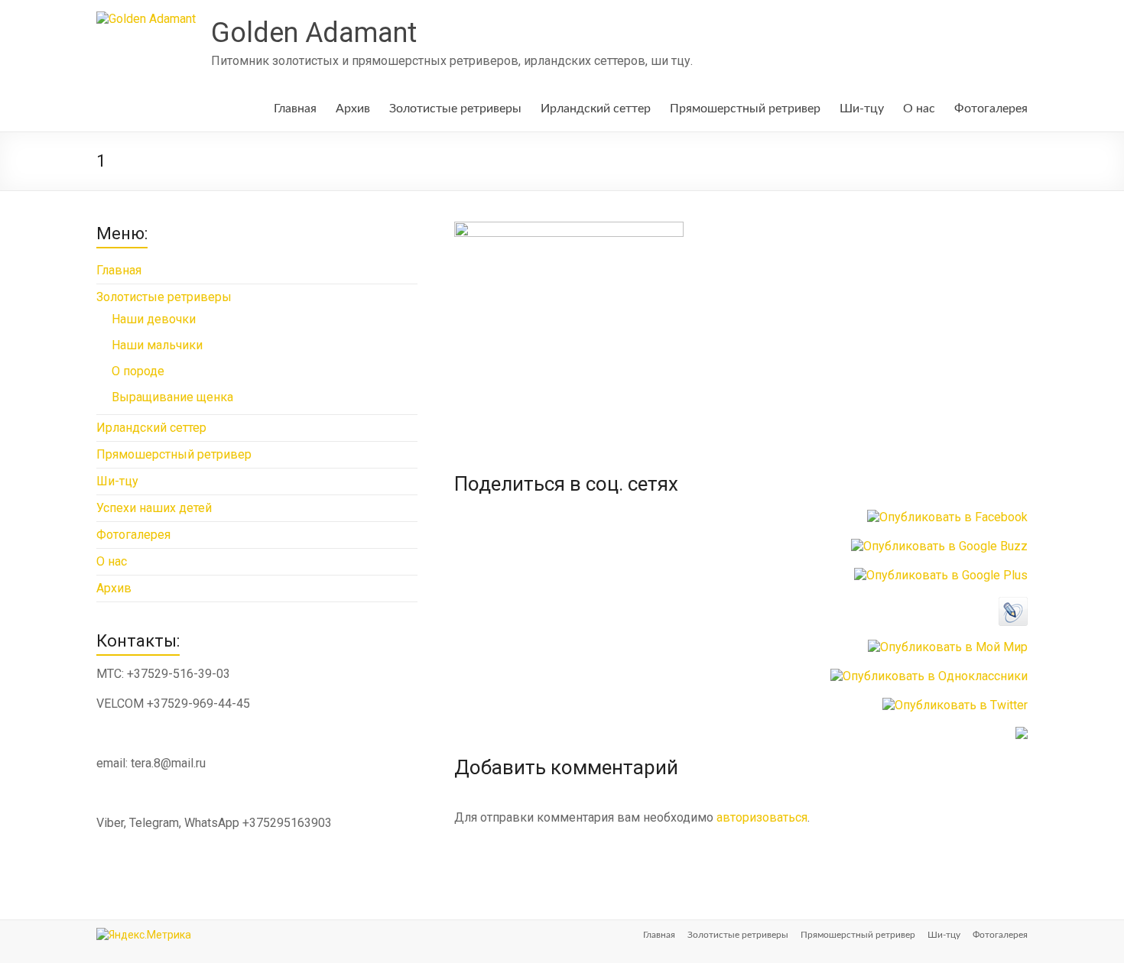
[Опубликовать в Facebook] (947, 517)
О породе (138, 371)
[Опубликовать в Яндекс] (1021, 734)
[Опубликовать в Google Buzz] (939, 546)
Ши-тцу (862, 108)
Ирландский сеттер (596, 108)
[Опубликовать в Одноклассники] (929, 676)
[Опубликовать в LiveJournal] (1013, 604)
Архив (353, 108)
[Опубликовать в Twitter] (955, 705)
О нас (919, 108)
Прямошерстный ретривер (745, 108)
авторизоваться (761, 817)
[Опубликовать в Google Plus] (941, 575)
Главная (295, 108)
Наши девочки (154, 319)
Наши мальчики (157, 345)
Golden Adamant (314, 33)
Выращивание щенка (172, 397)
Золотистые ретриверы (455, 108)
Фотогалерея (991, 108)
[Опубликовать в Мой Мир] (948, 647)
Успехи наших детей (154, 508)
